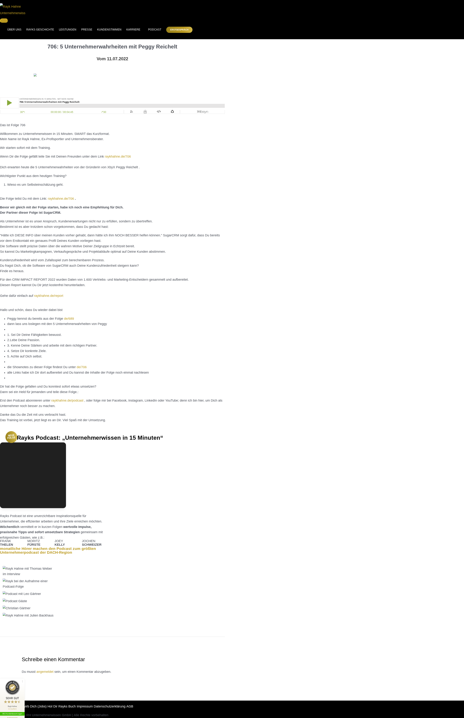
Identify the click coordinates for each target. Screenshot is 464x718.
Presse (86, 29)
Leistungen (67, 29)
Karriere (133, 29)
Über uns (14, 29)
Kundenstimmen (109, 29)
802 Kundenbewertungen (12, 713)
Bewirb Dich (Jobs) (33, 706)
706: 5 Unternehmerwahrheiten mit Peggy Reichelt (112, 47)
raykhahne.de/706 (118, 156)
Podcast (153, 29)
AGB (129, 706)
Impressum (85, 706)
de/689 (69, 318)
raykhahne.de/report (48, 296)
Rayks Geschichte (40, 29)
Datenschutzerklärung (109, 706)
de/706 (82, 367)
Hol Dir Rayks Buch (61, 706)
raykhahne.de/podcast (67, 400)
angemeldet (44, 672)
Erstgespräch (179, 30)
